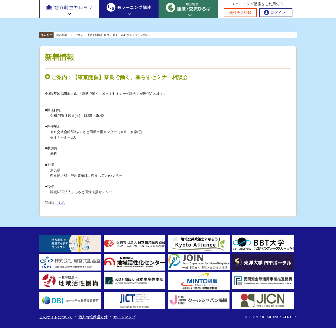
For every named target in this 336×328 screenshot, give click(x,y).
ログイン (277, 12)
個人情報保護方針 (93, 317)
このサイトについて (55, 317)
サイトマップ (124, 317)
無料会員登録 (240, 12)
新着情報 (62, 34)
